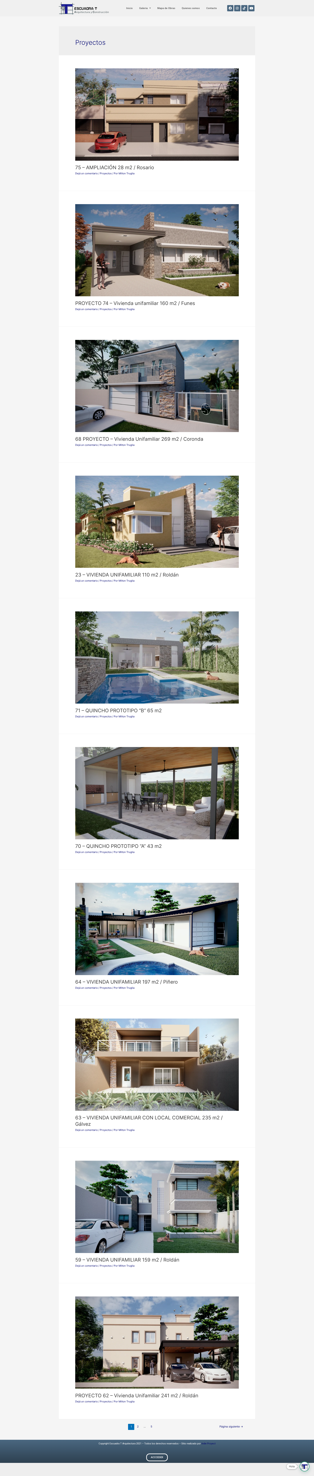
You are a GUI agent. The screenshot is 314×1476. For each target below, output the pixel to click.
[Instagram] (237, 8)
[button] (157, 1457)
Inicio (129, 8)
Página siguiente (231, 1426)
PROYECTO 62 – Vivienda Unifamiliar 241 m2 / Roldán (136, 1395)
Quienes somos (191, 8)
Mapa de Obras (166, 8)
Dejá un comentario (86, 173)
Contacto (211, 8)
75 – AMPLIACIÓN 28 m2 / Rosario (114, 167)
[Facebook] (230, 8)
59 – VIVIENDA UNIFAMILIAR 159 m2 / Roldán (127, 1260)
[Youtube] (251, 8)
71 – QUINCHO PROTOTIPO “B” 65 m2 (118, 710)
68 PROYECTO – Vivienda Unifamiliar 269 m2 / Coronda (139, 439)
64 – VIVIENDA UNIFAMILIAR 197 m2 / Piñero (126, 982)
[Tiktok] (244, 8)
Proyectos (106, 173)
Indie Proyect (208, 1443)
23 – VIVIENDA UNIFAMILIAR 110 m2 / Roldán (127, 575)
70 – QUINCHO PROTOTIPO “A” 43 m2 (118, 846)
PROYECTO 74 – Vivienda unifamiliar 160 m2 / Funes (135, 303)
